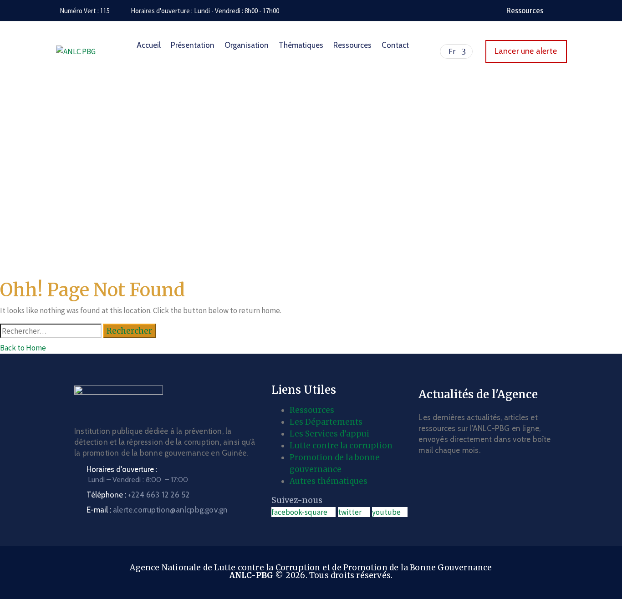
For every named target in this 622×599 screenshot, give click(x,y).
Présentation (192, 45)
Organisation (246, 45)
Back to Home (23, 348)
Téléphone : (138, 494)
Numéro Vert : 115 (85, 10)
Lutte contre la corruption (341, 446)
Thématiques (301, 45)
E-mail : (157, 509)
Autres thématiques (328, 481)
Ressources (352, 45)
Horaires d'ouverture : (122, 469)
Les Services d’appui (329, 434)
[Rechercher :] (51, 331)
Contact (395, 45)
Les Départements (326, 422)
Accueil (149, 45)
